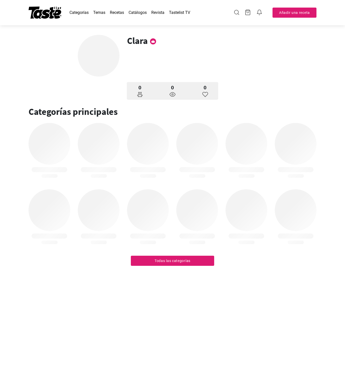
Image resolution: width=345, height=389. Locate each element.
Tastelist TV (179, 12)
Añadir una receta (294, 13)
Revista (157, 12)
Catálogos (138, 12)
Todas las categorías (172, 261)
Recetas (117, 12)
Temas (99, 12)
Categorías (79, 12)
